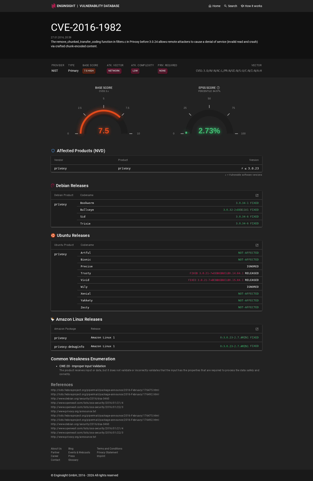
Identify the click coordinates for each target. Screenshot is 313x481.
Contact (55, 459)
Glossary (73, 459)
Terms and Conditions (109, 448)
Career (54, 456)
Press (71, 456)
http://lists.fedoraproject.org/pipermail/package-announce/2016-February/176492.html (105, 394)
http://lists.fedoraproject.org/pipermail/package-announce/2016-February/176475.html (105, 390)
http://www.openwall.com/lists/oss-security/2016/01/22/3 (87, 407)
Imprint (101, 456)
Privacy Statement (107, 452)
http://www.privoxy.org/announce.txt (73, 411)
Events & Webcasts (79, 452)
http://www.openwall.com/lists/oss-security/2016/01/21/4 (87, 402)
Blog (70, 448)
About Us (56, 448)
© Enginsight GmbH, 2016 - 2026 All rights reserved (84, 475)
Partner (55, 452)
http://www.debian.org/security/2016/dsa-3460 (80, 398)
